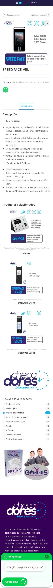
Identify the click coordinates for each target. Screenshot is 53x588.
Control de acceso (18, 299)
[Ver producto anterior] (5, 15)
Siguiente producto (38, 15)
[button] (46, 22)
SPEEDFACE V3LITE (26, 352)
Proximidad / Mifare (21, 82)
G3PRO (26, 253)
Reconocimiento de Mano (39, 248)
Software (9, 430)
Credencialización (13, 404)
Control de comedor (14, 439)
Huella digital (9, 248)
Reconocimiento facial (40, 82)
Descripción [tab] (27, 106)
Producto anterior (14, 15)
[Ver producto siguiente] (48, 15)
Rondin (9, 426)
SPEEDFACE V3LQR (26, 303)
